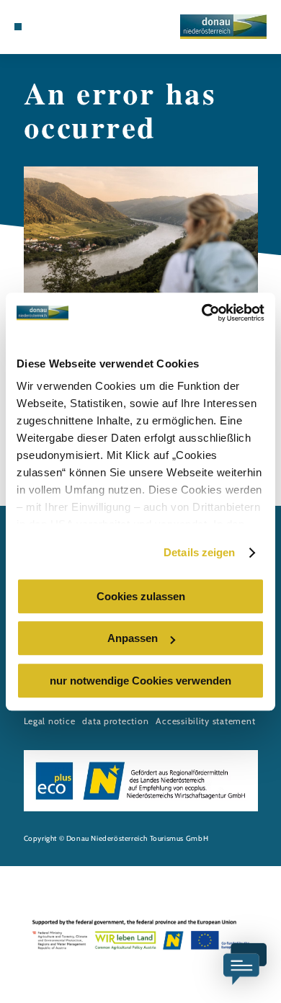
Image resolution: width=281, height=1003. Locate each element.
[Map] (39, 26)
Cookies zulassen (141, 596)
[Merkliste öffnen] (51, 26)
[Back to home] (223, 26)
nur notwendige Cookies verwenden (140, 680)
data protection (115, 721)
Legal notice (50, 721)
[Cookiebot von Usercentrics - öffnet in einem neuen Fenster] (202, 312)
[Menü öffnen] (18, 26)
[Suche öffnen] (62, 26)
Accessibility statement (205, 721)
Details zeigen (199, 552)
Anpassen (132, 638)
